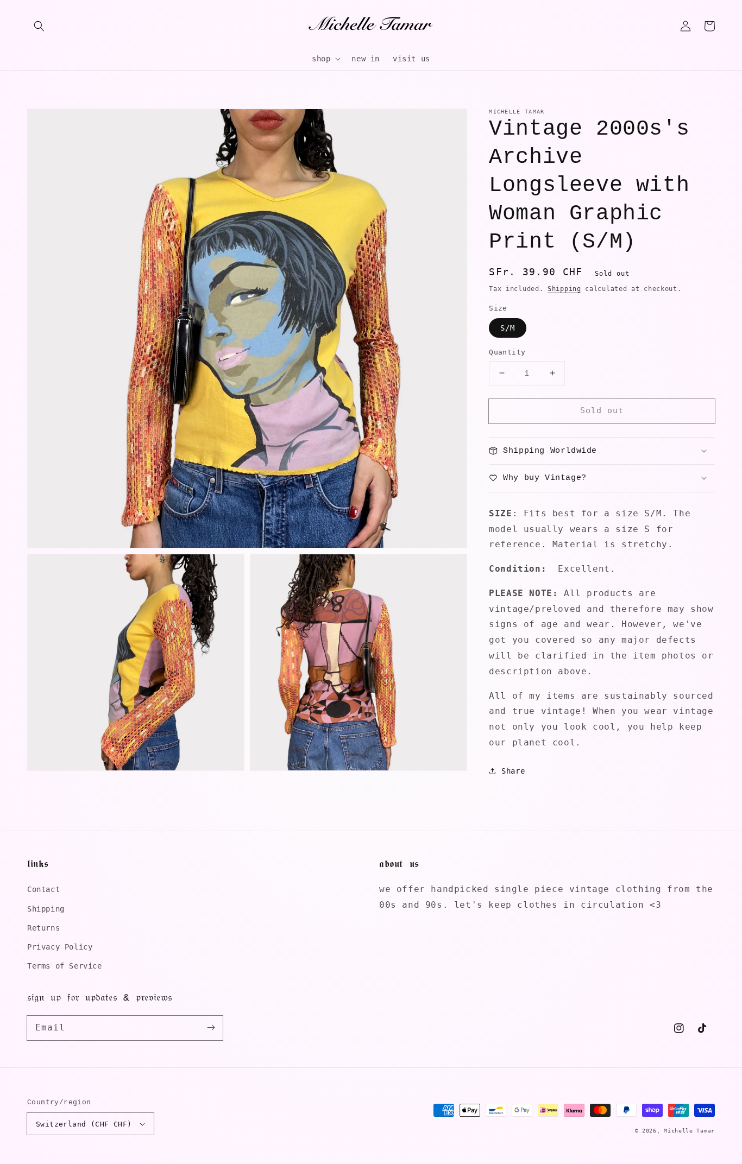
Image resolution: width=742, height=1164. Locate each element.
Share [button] (513, 770)
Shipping (564, 289)
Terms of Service (64, 965)
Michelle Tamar (689, 1131)
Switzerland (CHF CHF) (83, 1124)
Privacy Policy (59, 946)
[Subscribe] (211, 1028)
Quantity (507, 352)
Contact (43, 889)
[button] (39, 26)
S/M (507, 328)
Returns (43, 927)
